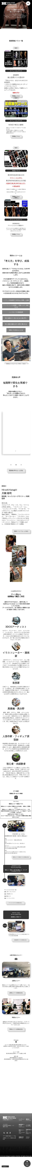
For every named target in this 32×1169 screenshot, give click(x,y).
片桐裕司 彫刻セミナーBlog (10, 1135)
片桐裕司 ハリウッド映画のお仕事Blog (9, 1138)
